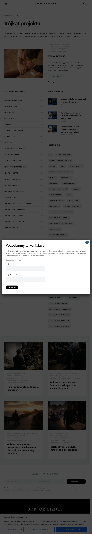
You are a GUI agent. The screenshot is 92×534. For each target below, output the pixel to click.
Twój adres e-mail (11, 275)
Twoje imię (9, 264)
